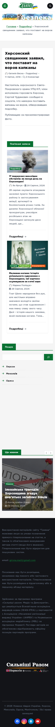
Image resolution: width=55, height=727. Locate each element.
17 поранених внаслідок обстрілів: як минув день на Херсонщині (25, 179)
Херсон (10, 366)
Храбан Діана (22, 502)
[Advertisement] (27, 416)
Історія (13, 266)
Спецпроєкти (38, 266)
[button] (46, 453)
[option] (27, 484)
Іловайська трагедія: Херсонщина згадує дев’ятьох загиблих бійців (26, 493)
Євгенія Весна (16, 73)
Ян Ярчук (17, 186)
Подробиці (25, 27)
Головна (11, 27)
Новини (9, 484)
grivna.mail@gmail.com (22, 560)
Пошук (9, 347)
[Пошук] (48, 357)
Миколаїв (11, 373)
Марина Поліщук (22, 285)
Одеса (10, 380)
